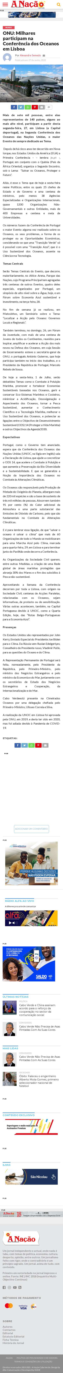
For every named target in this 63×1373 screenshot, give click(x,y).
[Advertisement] (31, 788)
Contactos (9, 1329)
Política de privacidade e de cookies (37, 1358)
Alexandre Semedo (30, 55)
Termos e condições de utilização (33, 1361)
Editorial (8, 1333)
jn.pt (54, 157)
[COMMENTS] (48, 106)
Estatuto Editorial (13, 1336)
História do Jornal (13, 1343)
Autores (7, 1326)
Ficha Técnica (11, 1339)
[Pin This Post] (34, 106)
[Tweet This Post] (21, 106)
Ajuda (9, 1358)
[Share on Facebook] (14, 106)
